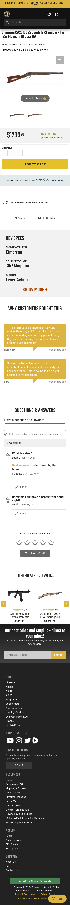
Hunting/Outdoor (15, 712)
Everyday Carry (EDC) (17, 716)
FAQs (9, 780)
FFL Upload (12, 848)
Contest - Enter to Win (17, 809)
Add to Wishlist (46, 218)
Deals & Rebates (14, 725)
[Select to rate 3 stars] (35, 542)
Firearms (10, 682)
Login (9, 835)
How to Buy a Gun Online (19, 814)
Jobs (8, 866)
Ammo (9, 686)
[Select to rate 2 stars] (27, 542)
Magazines (12, 699)
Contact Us (12, 870)
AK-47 (9, 695)
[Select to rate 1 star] (19, 542)
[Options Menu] (43, 474)
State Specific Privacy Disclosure (35, 898)
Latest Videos (13, 801)
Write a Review (35, 553)
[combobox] (35, 22)
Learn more (54, 434)
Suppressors (12, 703)
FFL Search (12, 844)
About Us (11, 861)
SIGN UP (19, 765)
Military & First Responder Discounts (25, 818)
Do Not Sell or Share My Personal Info (35, 881)
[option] (35, 77)
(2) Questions (9, 49)
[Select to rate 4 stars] (43, 542)
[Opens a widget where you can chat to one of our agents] (57, 899)
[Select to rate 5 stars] (51, 542)
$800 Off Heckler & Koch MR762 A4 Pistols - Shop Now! (35, 4)
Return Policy (13, 792)
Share (21, 218)
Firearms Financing (16, 796)
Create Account (14, 840)
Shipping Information (17, 788)
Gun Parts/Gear (14, 708)
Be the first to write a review (33, 49)
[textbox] (35, 427)
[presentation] (3, 604)
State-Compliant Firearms (19, 822)
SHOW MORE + (35, 290)
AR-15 (9, 691)
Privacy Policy (48, 894)
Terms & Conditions (25, 894)
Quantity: (7, 148)
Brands (10, 721)
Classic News (13, 805)
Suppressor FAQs (15, 784)
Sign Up (58, 655)
